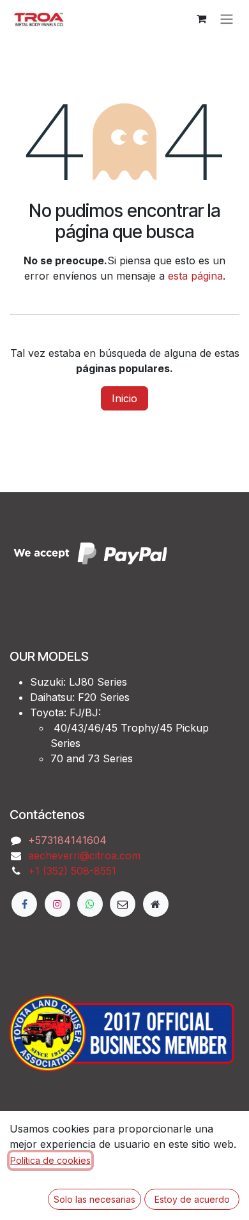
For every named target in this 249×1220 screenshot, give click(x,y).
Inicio (124, 398)
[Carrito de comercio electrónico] (201, 18)
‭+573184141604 (67, 840)
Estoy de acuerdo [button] (192, 1199)
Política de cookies (50, 1160)
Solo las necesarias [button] (94, 1199)
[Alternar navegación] (226, 18)
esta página (195, 275)
